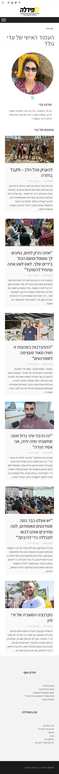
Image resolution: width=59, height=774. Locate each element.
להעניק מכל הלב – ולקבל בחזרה (31, 172)
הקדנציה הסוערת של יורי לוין (32, 617)
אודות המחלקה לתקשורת (43, 692)
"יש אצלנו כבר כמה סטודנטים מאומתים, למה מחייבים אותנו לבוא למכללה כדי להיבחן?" (31, 528)
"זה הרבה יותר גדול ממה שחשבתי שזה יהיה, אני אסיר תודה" (32, 441)
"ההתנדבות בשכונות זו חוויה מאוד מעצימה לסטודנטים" (33, 352)
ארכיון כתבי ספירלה (46, 729)
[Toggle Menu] (3, 20)
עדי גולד (31, 181)
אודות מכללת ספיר (46, 689)
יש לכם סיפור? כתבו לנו (44, 742)
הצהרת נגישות (48, 699)
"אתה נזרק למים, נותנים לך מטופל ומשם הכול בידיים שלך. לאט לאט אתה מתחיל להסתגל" (30, 261)
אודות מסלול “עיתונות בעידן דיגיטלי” (39, 696)
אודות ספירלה (48, 685)
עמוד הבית (49, 28)
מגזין (52, 735)
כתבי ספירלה (48, 725)
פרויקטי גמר (49, 739)
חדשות (51, 732)
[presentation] (29, 149)
